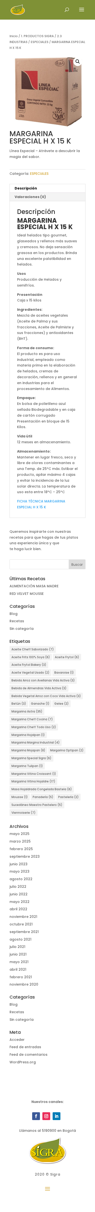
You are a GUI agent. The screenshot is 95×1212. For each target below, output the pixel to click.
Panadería (43, 797)
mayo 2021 (19, 961)
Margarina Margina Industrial (35, 742)
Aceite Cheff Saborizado (32, 649)
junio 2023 (19, 864)
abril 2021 (18, 969)
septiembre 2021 (24, 931)
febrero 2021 (21, 977)
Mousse (19, 797)
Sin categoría (22, 628)
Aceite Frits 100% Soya (30, 657)
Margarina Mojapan (28, 750)
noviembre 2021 (23, 916)
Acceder (17, 1039)
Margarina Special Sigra (31, 758)
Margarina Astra (26, 711)
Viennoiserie (23, 813)
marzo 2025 (20, 841)
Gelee (61, 703)
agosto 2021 (20, 939)
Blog (14, 613)
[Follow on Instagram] (46, 1116)
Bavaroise (64, 672)
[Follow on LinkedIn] (56, 1116)
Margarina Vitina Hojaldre (33, 781)
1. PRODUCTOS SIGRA (37, 36)
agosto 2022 (21, 879)
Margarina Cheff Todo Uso (33, 727)
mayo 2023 (19, 871)
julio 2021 (17, 946)
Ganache (40, 703)
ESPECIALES (39, 42)
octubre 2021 (21, 924)
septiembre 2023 (25, 856)
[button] (77, 61)
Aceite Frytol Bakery (28, 665)
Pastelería (68, 797)
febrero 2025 (21, 848)
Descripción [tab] (26, 188)
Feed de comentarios (29, 1054)
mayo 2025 (19, 833)
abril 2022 (18, 909)
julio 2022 (18, 886)
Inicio (14, 36)
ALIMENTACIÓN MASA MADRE (34, 586)
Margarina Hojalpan (28, 735)
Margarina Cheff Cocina (32, 719)
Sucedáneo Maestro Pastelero (36, 805)
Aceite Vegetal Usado (30, 672)
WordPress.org (23, 1062)
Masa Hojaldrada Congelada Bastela (41, 789)
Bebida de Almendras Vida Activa (38, 688)
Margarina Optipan (67, 750)
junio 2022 (19, 894)
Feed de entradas (25, 1047)
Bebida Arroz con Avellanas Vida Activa (43, 680)
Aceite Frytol (67, 657)
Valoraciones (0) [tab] (30, 196)
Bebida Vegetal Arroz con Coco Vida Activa (46, 696)
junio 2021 (18, 954)
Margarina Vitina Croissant (33, 774)
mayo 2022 (19, 901)
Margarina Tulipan (27, 766)
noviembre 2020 (24, 984)
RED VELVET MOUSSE (27, 593)
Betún (18, 703)
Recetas (17, 621)
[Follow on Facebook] (36, 1116)
